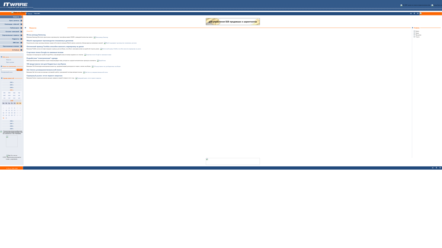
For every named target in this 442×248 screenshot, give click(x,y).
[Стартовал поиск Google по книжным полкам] (97, 54)
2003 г (12, 85)
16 (3, 113)
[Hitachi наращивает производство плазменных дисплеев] (120, 43)
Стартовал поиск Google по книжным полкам (45, 52)
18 (9, 113)
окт (9, 98)
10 (6, 110)
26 (12, 115)
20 (14, 113)
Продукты (418, 35)
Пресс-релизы (10, 62)
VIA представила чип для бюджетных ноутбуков (46, 64)
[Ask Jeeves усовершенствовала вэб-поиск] (95, 72)
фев (9, 92)
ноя (14, 98)
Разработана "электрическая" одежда (42, 58)
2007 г (12, 123)
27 (14, 115)
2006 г (12, 121)
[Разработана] (101, 60)
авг (19, 95)
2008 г (12, 126)
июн (9, 95)
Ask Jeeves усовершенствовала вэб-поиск (44, 70)
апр (19, 92)
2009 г (12, 128)
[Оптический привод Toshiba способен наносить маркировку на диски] (120, 48)
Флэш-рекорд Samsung (36, 35)
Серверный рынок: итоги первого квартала (44, 76)
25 (9, 115)
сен (4, 98)
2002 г (12, 82)
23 (3, 115)
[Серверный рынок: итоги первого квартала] (88, 78)
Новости (30, 13)
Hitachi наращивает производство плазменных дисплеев (50, 41)
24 (6, 115)
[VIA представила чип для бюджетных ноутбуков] (106, 66)
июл (14, 95)
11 (9, 110)
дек (19, 98)
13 (14, 110)
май (4, 95)
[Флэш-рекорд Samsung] (101, 37)
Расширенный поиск (6, 72)
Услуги (417, 37)
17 (6, 113)
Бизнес (417, 31)
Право (417, 33)
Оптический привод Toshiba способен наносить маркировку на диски (55, 46)
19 (12, 113)
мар (14, 92)
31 (6, 118)
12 (12, 110)
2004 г (12, 87)
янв (4, 92)
